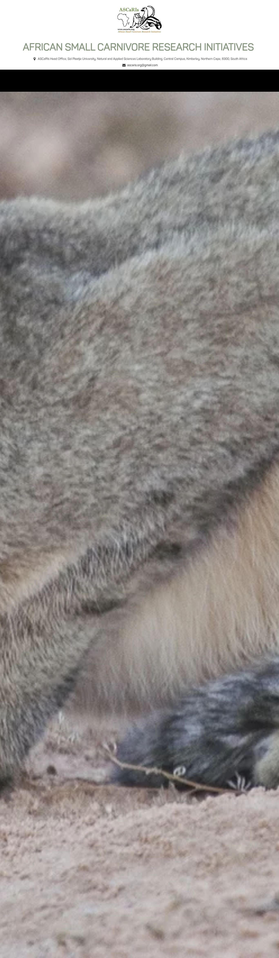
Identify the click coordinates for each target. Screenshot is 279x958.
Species (99, 80)
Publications (143, 80)
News (184, 80)
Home (57, 80)
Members (77, 80)
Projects (119, 80)
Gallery (166, 80)
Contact (203, 80)
